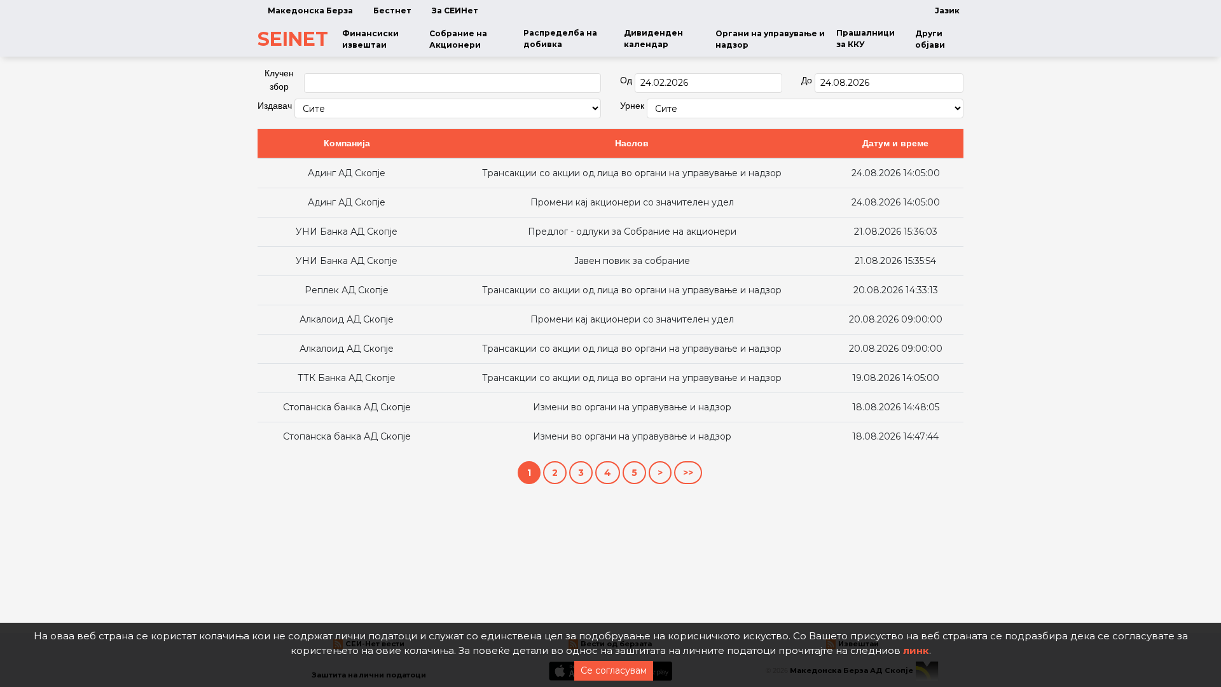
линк (916, 650)
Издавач (275, 106)
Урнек (632, 106)
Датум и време (895, 143)
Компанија (347, 143)
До (806, 80)
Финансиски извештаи (370, 39)
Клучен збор (279, 80)
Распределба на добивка (560, 38)
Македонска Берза (310, 10)
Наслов (632, 143)
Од (626, 80)
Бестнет (392, 10)
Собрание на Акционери (458, 39)
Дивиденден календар (653, 38)
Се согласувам (614, 670)
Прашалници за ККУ (865, 38)
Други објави (930, 39)
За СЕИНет (455, 10)
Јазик (947, 10)
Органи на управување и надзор (770, 39)
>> (688, 472)
